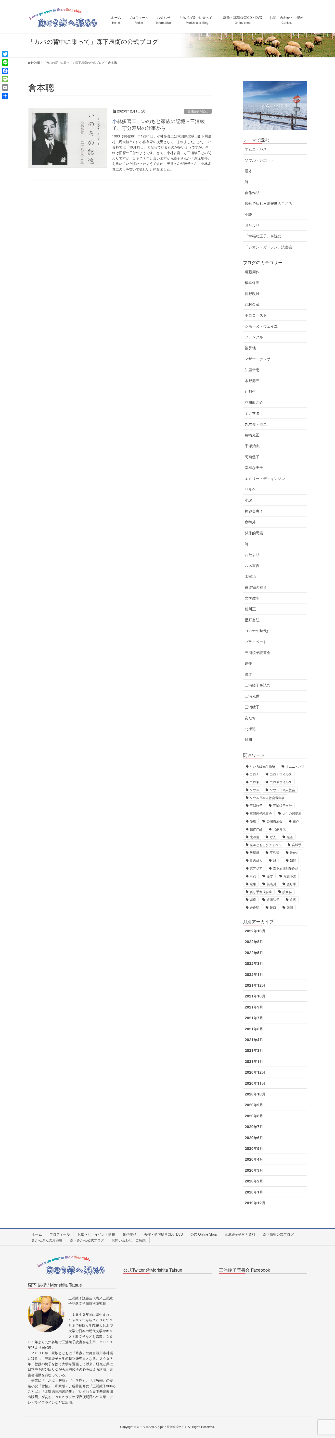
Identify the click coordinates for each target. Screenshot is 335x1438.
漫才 (248, 170)
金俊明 (254, 907)
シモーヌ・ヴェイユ (261, 326)
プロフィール (60, 1234)
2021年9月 (254, 1007)
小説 (248, 214)
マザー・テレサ (257, 358)
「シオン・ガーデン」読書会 (268, 247)
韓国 (290, 907)
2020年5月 (254, 1148)
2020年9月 (254, 1104)
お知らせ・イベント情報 (96, 1234)
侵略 (253, 821)
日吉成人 (256, 860)
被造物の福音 (256, 587)
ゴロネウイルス (281, 782)
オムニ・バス (256, 149)
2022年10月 (255, 931)
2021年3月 (254, 1050)
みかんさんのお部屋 (47, 1240)
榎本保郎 (252, 282)
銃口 (273, 907)
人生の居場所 (292, 813)
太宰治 (250, 576)
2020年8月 (254, 1115)
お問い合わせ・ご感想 (129, 1240)
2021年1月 (254, 1061)
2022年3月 (254, 963)
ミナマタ (252, 413)
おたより (252, 225)
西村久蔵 (252, 304)
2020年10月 (255, 1094)
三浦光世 (252, 696)
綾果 (253, 884)
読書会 (287, 891)
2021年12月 (255, 985)
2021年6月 (254, 1029)
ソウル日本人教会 (282, 789)
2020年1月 (254, 1192)
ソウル (254, 789)
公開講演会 (275, 821)
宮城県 (296, 844)
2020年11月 (255, 1083)
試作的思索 (254, 533)
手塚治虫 (252, 445)
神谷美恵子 (254, 511)
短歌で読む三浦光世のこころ (268, 203)
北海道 (250, 728)
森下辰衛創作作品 (285, 868)
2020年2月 (254, 1181)
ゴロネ (254, 782)
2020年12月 (255, 1072)
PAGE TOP (322, 1390)
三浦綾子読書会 (257, 652)
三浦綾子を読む (198, 111)
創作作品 (252, 192)
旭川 (248, 739)
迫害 (293, 899)
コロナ (254, 774)
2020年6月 (254, 1137)
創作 (248, 663)
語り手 (291, 884)
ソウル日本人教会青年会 (267, 797)
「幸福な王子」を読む (263, 236)
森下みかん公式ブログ (87, 1240)
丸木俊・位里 (256, 424)
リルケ (250, 489)
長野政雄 (252, 293)
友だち (250, 718)
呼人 (273, 837)
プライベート (256, 641)
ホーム (37, 1234)
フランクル (254, 337)
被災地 (250, 348)
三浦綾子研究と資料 (240, 1234)
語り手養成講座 (261, 891)
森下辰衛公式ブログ (278, 1234)
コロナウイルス (281, 774)
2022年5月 (254, 952)
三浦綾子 (252, 707)
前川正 (250, 609)
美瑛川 (271, 884)
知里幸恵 (252, 369)
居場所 (254, 852)
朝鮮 (293, 860)
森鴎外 (250, 522)
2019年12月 (255, 1202)
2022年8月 (254, 941)
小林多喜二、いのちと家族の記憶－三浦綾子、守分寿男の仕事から (158, 124)
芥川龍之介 (254, 402)
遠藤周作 (252, 271)
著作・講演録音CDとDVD (163, 1234)
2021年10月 (255, 996)
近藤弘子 (273, 899)
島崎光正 (252, 435)
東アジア (256, 868)
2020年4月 (254, 1159)
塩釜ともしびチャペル (265, 844)
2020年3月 (254, 1170)
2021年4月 (254, 1039)
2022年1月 (254, 974)
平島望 (274, 852)
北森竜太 (279, 829)
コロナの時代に (257, 630)
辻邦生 (250, 391)
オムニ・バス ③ (275, 105)
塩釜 (290, 837)
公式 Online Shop (204, 1234)
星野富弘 (252, 620)
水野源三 (252, 380)
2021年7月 (254, 1017)
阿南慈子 (252, 456)
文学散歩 (252, 598)
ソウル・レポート (259, 160)
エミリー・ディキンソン (265, 478)
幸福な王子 (254, 467)
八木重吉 (252, 565)
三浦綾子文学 (282, 805)
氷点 (253, 876)
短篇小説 (289, 876)
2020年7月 (254, 1126)
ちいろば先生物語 (262, 766)
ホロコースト (256, 315)
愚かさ (294, 852)
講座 (253, 899)
